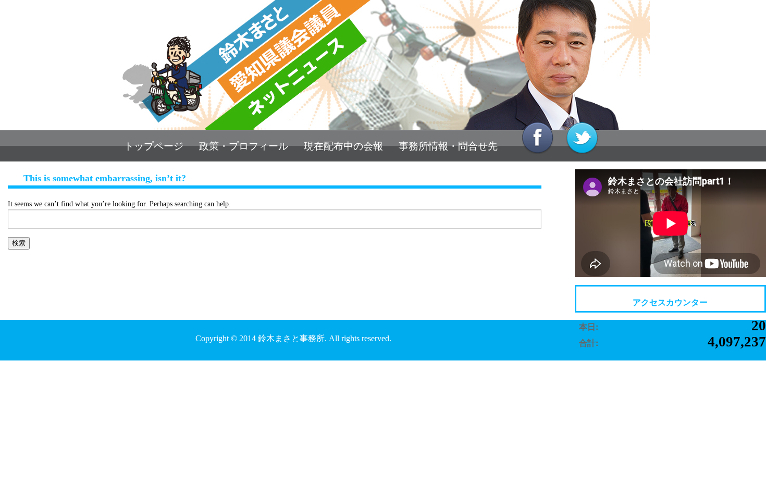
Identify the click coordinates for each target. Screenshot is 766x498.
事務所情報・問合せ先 (448, 146)
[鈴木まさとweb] (383, 65)
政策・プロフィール (243, 146)
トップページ (153, 146)
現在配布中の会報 (343, 146)
